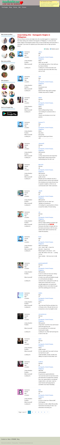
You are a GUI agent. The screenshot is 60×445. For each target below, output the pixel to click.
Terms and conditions (6, 443)
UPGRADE (13, 439)
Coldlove (41, 361)
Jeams (40, 52)
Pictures (24, 7)
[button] (58, 1)
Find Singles (5, 7)
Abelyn (40, 97)
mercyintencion (42, 314)
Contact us (4, 439)
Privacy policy (15, 443)
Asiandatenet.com (29, 443)
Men (20, 7)
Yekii (40, 76)
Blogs (10, 7)
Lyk (39, 212)
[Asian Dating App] (10, 111)
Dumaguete (41, 57)
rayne (40, 339)
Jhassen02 (41, 143)
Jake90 (40, 191)
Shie (40, 390)
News (9, 439)
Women (15, 7)
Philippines (41, 59)
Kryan (40, 236)
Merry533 (41, 164)
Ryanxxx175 (42, 122)
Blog (18, 439)
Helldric (40, 293)
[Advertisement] (30, 20)
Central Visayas (49, 57)
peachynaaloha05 (43, 263)
